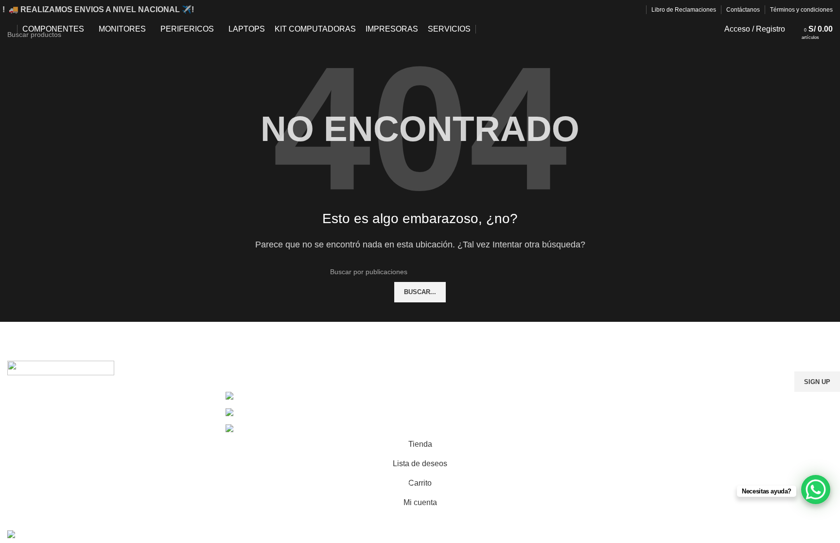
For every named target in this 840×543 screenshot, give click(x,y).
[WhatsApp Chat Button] (815, 489)
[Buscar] (795, 29)
